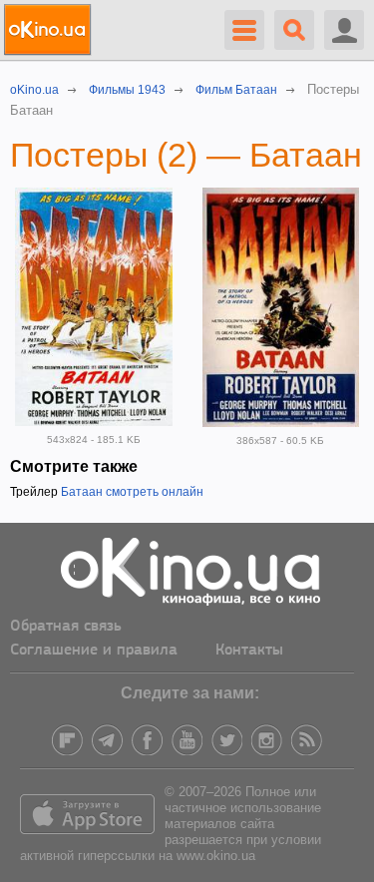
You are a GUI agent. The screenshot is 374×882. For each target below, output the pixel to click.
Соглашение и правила (94, 651)
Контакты (249, 651)
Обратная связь (66, 627)
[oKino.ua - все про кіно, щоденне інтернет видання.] (50, 30)
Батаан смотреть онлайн (132, 492)
